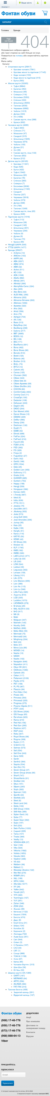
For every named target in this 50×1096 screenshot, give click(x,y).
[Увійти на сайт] (45, 2)
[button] (5, 2)
